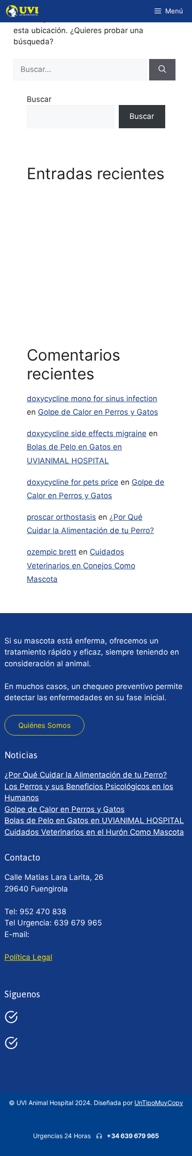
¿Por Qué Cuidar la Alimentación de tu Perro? (85, 774)
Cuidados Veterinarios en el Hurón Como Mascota (94, 832)
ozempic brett (51, 551)
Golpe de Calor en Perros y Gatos (87, 250)
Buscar (39, 99)
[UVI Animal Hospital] (22, 11)
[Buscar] (162, 69)
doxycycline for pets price (72, 482)
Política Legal (28, 957)
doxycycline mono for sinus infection (92, 398)
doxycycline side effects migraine (86, 433)
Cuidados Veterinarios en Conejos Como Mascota (81, 565)
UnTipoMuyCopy (158, 1102)
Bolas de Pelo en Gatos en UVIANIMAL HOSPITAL (94, 820)
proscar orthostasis (61, 517)
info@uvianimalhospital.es (78, 934)
